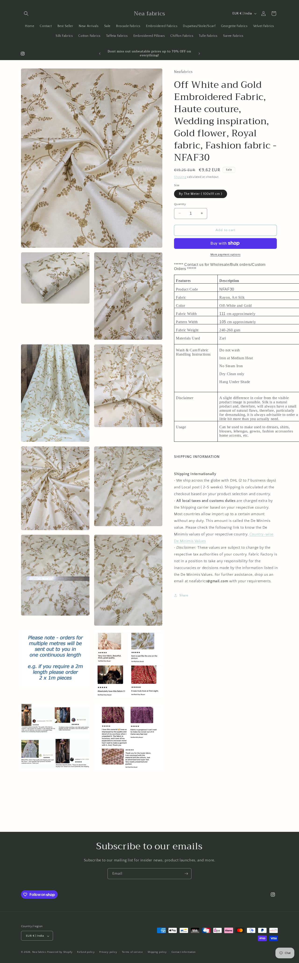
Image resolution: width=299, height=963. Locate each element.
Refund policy (86, 952)
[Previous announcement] (100, 53)
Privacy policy (108, 952)
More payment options (225, 254)
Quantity (180, 204)
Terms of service (132, 952)
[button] (26, 13)
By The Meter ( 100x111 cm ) (200, 193)
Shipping (180, 176)
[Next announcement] (199, 53)
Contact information (183, 952)
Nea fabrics (39, 952)
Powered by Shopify (60, 952)
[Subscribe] (186, 873)
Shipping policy (157, 952)
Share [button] (183, 595)
